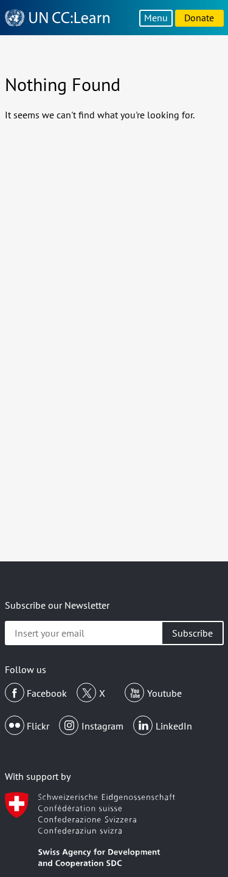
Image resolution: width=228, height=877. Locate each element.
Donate (199, 18)
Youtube (164, 693)
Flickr (38, 726)
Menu (156, 18)
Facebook (47, 693)
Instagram (102, 726)
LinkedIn (174, 726)
